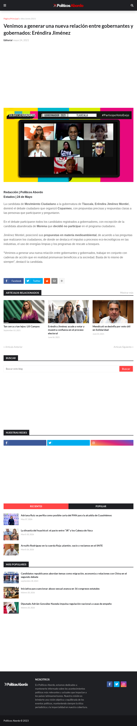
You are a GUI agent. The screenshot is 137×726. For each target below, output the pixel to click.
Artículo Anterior (13, 346)
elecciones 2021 (28, 18)
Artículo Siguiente (123, 346)
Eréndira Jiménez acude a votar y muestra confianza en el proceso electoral (66, 330)
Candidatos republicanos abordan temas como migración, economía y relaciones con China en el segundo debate (74, 575)
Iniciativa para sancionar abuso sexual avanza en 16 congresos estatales (60, 588)
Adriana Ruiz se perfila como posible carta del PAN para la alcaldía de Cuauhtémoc (66, 515)
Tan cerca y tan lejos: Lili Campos (22, 326)
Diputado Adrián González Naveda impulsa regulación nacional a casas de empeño (66, 603)
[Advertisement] (68, 71)
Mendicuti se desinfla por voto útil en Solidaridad (111, 328)
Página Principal (11, 18)
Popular (101, 506)
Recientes (36, 506)
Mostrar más (126, 292)
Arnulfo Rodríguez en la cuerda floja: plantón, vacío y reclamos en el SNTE (62, 545)
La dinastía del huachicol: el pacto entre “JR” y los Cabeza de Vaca (57, 530)
